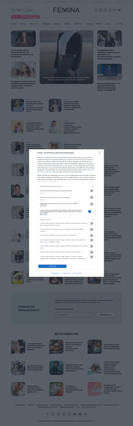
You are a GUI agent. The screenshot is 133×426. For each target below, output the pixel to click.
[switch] (90, 190)
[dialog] (66, 213)
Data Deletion (55, 273)
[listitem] (66, 186)
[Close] (100, 153)
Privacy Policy (77, 273)
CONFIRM (52, 266)
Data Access (66, 273)
